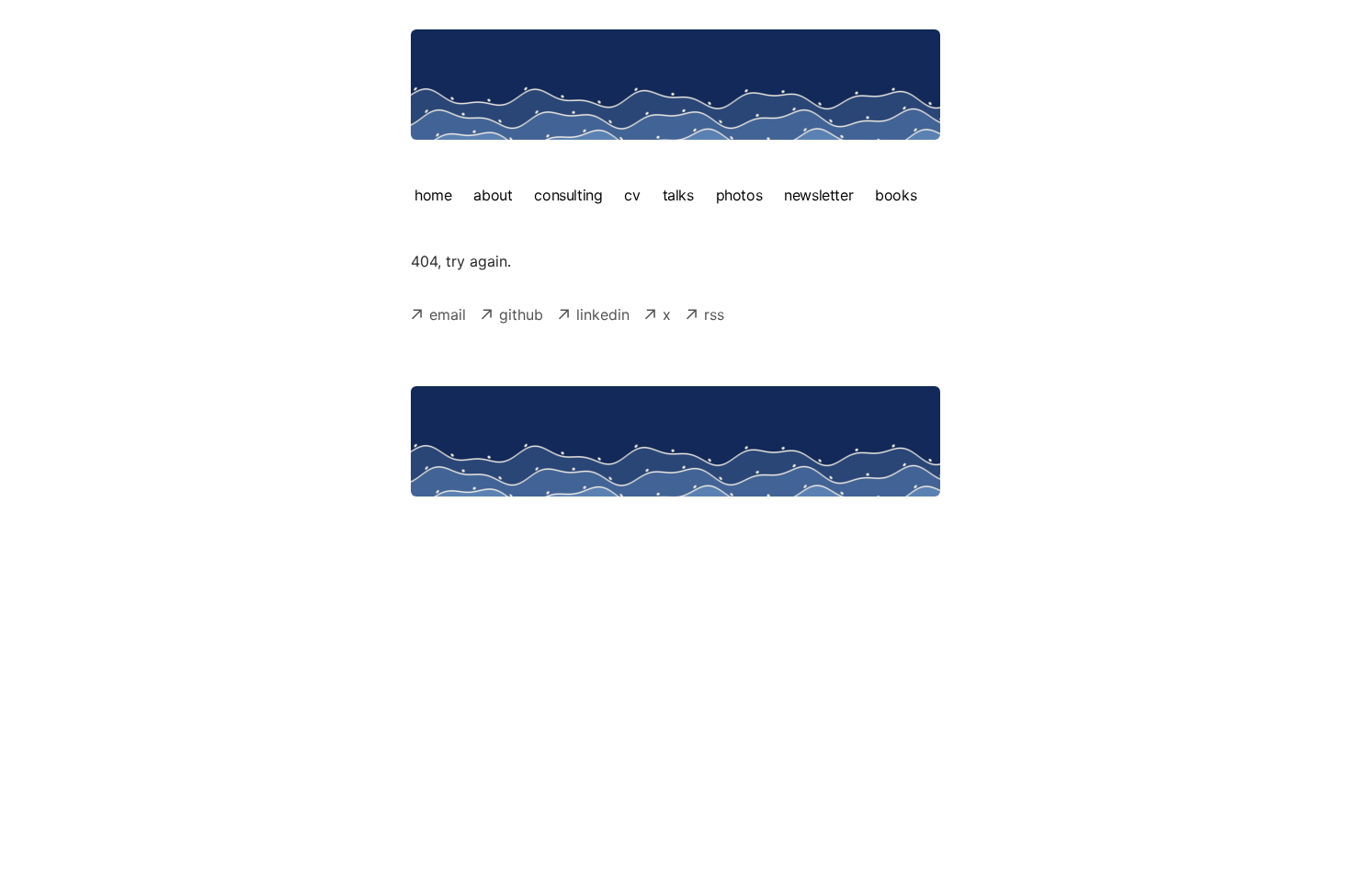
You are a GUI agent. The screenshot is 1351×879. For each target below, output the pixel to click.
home (432, 195)
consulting (568, 195)
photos (739, 195)
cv (632, 195)
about (492, 195)
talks (678, 195)
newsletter (818, 195)
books (895, 195)
